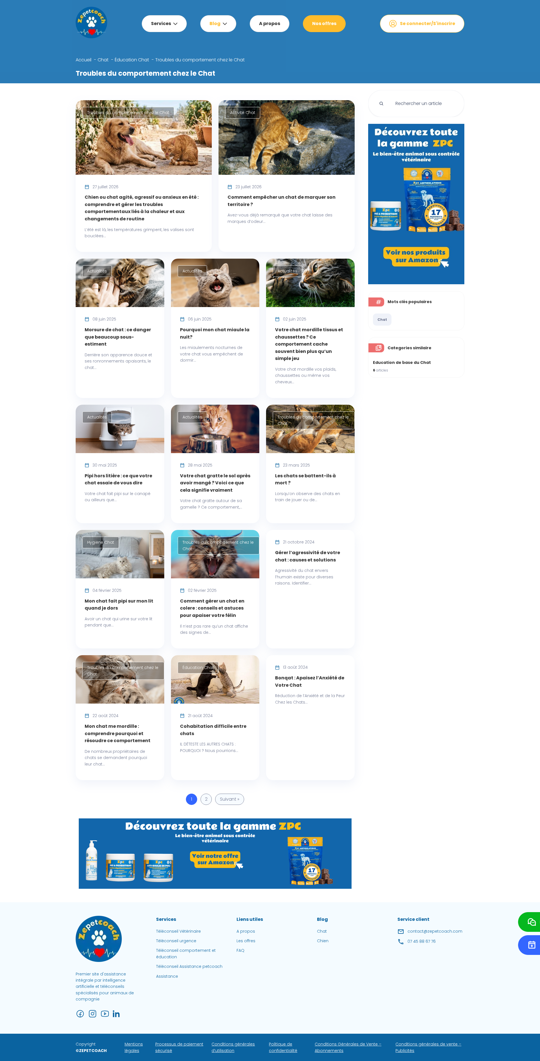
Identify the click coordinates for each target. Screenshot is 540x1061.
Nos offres (324, 23)
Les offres (246, 941)
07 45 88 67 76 (422, 941)
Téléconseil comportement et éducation (186, 953)
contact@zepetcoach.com (435, 931)
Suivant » (229, 799)
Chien (322, 941)
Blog (215, 23)
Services (161, 23)
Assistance (167, 976)
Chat (382, 319)
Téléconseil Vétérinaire (178, 931)
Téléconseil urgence (176, 941)
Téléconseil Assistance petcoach (189, 966)
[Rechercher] (381, 103)
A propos (269, 23)
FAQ (240, 950)
